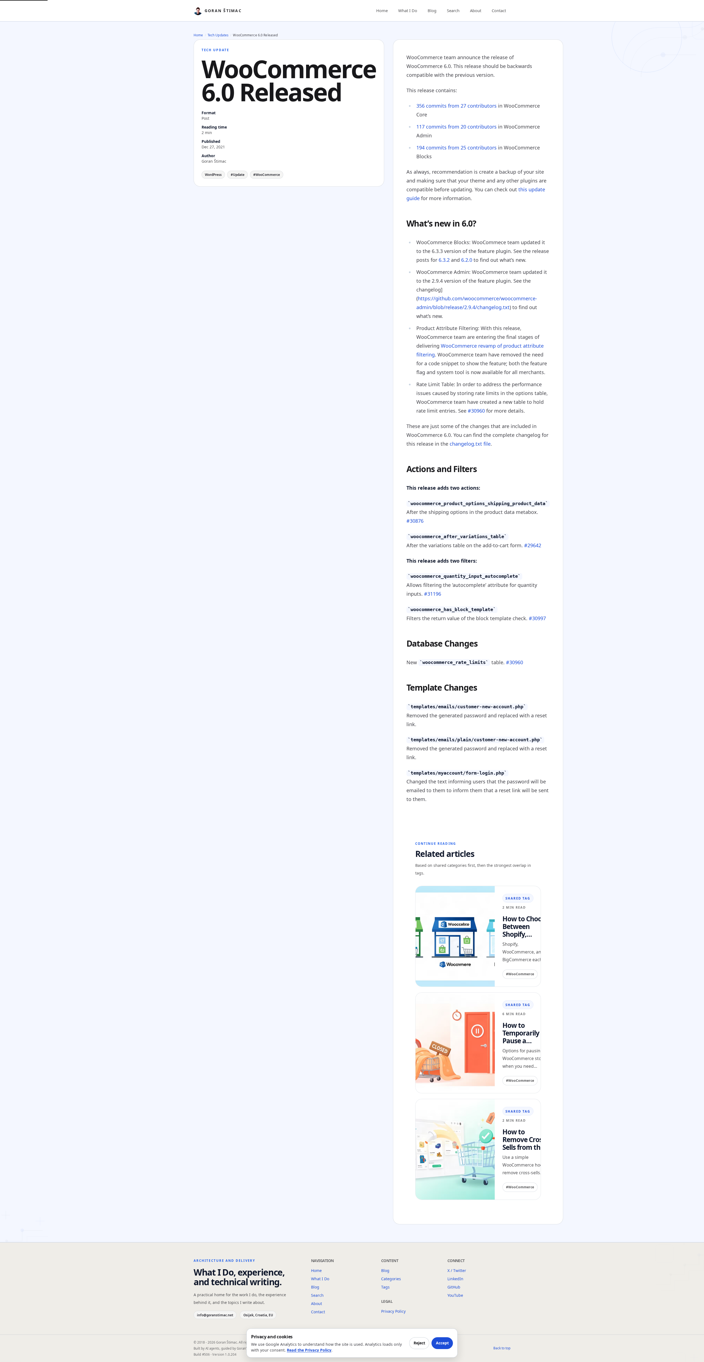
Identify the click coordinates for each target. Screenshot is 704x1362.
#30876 (415, 520)
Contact (499, 10)
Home (382, 10)
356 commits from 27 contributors (456, 105)
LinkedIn (455, 1278)
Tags (385, 1287)
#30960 (476, 410)
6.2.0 (466, 260)
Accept (442, 1342)
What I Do (407, 10)
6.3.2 (444, 260)
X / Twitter (456, 1270)
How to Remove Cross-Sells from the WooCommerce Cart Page (526, 1139)
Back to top (501, 1348)
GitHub (453, 1287)
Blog (432, 10)
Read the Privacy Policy (309, 1350)
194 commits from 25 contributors (456, 147)
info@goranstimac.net (215, 1315)
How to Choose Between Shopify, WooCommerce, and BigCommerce (527, 926)
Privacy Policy (393, 1311)
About (475, 10)
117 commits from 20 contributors (456, 126)
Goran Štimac (223, 10)
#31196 (432, 593)
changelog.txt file (470, 443)
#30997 (537, 618)
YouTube (455, 1295)
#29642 (532, 545)
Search (453, 10)
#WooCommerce (266, 174)
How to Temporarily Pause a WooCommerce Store (526, 1033)
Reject (419, 1342)
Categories (391, 1278)
